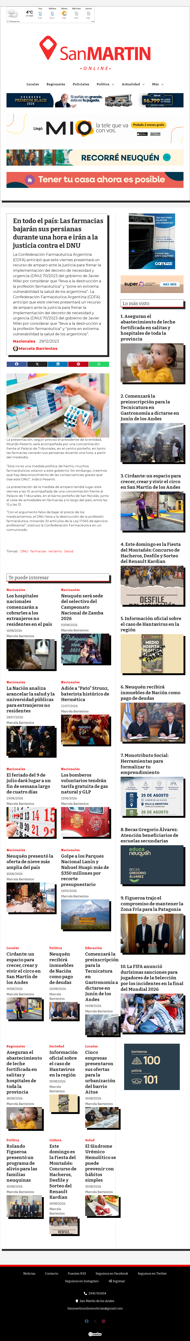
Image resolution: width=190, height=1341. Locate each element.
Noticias (29, 1274)
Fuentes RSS (77, 1274)
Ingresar (118, 1281)
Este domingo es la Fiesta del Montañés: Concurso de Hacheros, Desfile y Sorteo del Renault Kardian (62, 1171)
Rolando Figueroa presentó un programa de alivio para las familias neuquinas (21, 1163)
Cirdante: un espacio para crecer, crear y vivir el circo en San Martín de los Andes (23, 968)
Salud (68, 551)
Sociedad (56, 1046)
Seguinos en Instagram (82, 1281)
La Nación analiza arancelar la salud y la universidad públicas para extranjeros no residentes (30, 700)
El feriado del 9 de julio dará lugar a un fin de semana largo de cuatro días (28, 783)
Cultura (55, 1140)
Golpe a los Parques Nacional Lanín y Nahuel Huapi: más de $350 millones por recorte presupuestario (85, 870)
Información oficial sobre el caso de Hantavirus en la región (63, 1064)
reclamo (55, 551)
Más (155, 84)
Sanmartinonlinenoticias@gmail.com (95, 1308)
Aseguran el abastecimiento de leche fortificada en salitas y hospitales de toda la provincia (24, 1072)
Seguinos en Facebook (112, 1274)
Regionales (56, 84)
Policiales (81, 84)
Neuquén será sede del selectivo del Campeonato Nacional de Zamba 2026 (82, 607)
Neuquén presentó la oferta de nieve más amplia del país (29, 861)
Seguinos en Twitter (152, 1274)
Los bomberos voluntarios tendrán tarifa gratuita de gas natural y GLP (84, 783)
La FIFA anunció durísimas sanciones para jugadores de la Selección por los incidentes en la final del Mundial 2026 (152, 978)
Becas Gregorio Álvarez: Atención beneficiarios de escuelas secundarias (149, 835)
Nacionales (24, 341)
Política (103, 84)
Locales (33, 84)
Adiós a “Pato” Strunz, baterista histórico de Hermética (85, 694)
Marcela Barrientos (38, 348)
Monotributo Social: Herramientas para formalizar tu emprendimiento (144, 764)
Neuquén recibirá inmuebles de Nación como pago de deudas (61, 968)
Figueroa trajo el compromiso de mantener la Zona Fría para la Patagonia (152, 903)
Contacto (51, 1274)
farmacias (38, 551)
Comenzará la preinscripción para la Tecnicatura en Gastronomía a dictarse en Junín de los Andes (150, 407)
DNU (24, 551)
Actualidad (131, 84)
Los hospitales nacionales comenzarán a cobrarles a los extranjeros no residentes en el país (29, 610)
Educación (93, 948)
